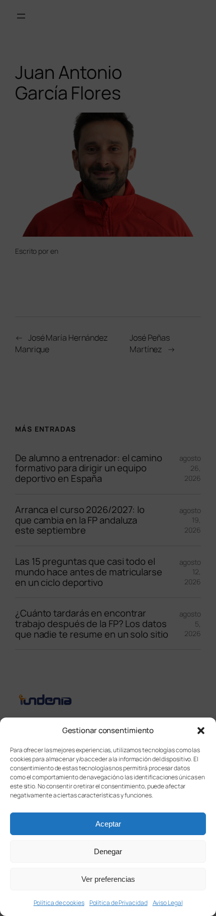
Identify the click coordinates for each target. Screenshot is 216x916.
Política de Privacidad (118, 902)
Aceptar (108, 824)
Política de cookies (59, 902)
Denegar (108, 851)
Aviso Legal (168, 902)
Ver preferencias (108, 879)
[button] (201, 731)
